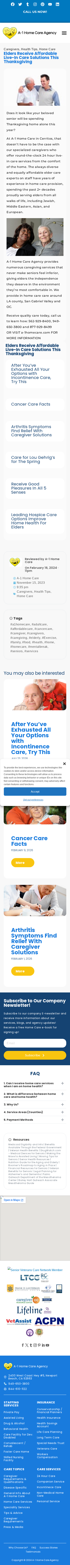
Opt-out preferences (33, 800)
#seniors (16, 651)
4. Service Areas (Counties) (23, 1112)
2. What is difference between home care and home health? (30, 1095)
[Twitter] (20, 4)
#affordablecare (21, 628)
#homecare (18, 646)
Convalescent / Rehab (15, 1444)
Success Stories (49, 1547)
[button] (64, 764)
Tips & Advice (13, 1513)
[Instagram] (35, 4)
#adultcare (39, 624)
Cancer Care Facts (30, 404)
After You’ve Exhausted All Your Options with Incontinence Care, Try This (31, 373)
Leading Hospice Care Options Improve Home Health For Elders (34, 521)
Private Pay (11, 1412)
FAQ (34, 1547)
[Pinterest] (42, 4)
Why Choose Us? (18, 1547)
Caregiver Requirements (13, 1520)
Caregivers (11, 49)
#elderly (34, 637)
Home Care (47, 49)
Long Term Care (48, 1437)
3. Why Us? (11, 1104)
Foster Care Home (16, 1452)
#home (49, 642)
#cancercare (43, 628)
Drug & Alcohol (14, 1423)
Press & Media (13, 1527)
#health (37, 642)
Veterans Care (47, 1449)
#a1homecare (20, 624)
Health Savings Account (47, 1424)
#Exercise (49, 637)
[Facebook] (12, 4)
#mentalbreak (38, 646)
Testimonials (33, 1551)
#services (31, 651)
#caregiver (17, 633)
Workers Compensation (47, 1455)
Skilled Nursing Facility (14, 1458)
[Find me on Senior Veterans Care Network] (35, 1270)
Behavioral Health (16, 1429)
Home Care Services (18, 1502)
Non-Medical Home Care (50, 1494)
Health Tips (29, 49)
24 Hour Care (46, 1476)
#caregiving (18, 637)
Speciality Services (17, 1507)
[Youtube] (50, 4)
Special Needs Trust (51, 1443)
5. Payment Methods (18, 1120)
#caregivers (35, 633)
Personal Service (48, 1501)
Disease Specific (15, 1487)
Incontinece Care (49, 1487)
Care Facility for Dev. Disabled (18, 1436)
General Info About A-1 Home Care (17, 1494)
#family (15, 642)
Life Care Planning (49, 1432)
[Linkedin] (57, 4)
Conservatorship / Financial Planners (49, 1410)
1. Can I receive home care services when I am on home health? (29, 1084)
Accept (35, 791)
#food (26, 642)
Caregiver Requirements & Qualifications (15, 1479)
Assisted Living (14, 1418)
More (20, 862)
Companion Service (51, 1481)
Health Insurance (49, 1418)
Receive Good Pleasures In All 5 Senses (28, 488)
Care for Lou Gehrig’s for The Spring (33, 459)
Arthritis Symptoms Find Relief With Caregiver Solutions (31, 431)
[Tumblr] (27, 4)
